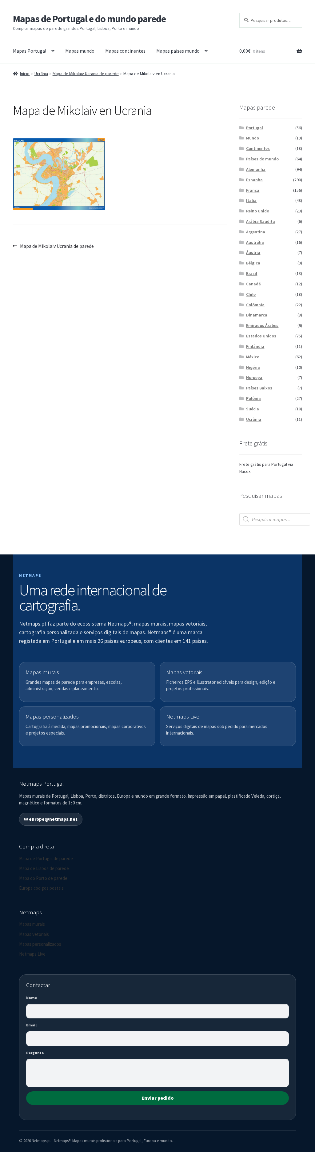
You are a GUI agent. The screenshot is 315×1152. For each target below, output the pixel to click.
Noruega (254, 377)
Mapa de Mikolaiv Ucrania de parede (86, 73)
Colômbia (255, 305)
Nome (31, 997)
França (252, 190)
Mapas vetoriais (34, 934)
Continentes (258, 148)
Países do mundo (262, 159)
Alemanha (255, 169)
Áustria (253, 252)
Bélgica (253, 263)
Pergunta (35, 1052)
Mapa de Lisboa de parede (44, 868)
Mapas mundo (79, 51)
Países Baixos (259, 388)
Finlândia (255, 346)
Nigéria (253, 367)
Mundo (252, 138)
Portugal (254, 128)
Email (31, 1025)
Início (25, 73)
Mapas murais (32, 924)
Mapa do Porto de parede (43, 878)
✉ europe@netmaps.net (51, 819)
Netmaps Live (32, 954)
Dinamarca (256, 315)
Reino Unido (257, 211)
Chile (251, 294)
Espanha (254, 180)
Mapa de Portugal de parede (46, 858)
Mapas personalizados (40, 944)
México (252, 357)
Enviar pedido (158, 1098)
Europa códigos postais (41, 888)
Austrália (255, 242)
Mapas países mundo (178, 51)
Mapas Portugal (29, 51)
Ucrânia (41, 73)
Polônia (253, 398)
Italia (251, 200)
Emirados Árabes (262, 325)
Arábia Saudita (260, 221)
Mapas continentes (125, 51)
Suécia (252, 409)
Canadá (253, 284)
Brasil (251, 273)
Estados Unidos (261, 336)
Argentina (255, 232)
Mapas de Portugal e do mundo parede (89, 19)
